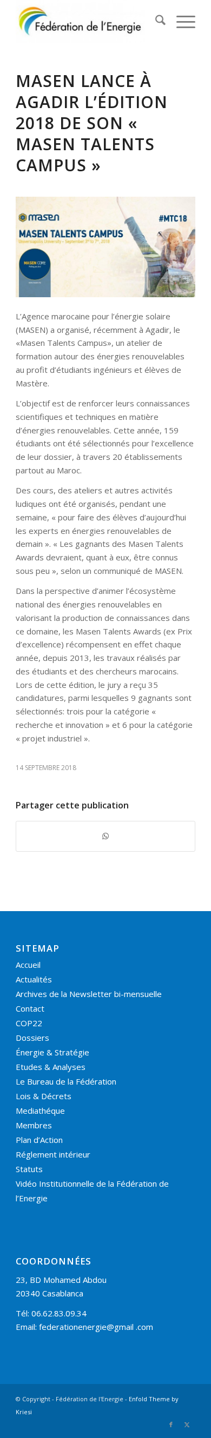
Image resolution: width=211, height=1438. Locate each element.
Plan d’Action (39, 1139)
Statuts (29, 1168)
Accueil (28, 964)
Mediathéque (40, 1110)
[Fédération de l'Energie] (87, 21)
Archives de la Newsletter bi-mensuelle (89, 993)
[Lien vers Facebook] (171, 1424)
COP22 (29, 1023)
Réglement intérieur (53, 1154)
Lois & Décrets (43, 1096)
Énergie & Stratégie (52, 1052)
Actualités (34, 979)
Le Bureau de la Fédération (66, 1081)
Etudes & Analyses (50, 1066)
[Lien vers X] (187, 1424)
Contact (30, 1008)
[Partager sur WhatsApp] (105, 836)
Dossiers (32, 1037)
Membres (34, 1125)
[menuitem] (155, 21)
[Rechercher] (155, 21)
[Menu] (180, 21)
